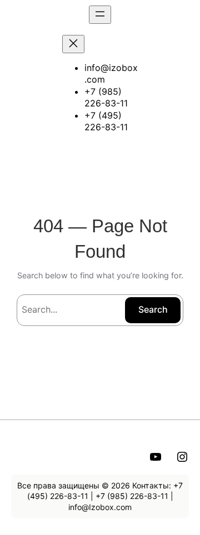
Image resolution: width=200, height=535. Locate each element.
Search (153, 309)
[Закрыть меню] (73, 44)
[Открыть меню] (100, 15)
